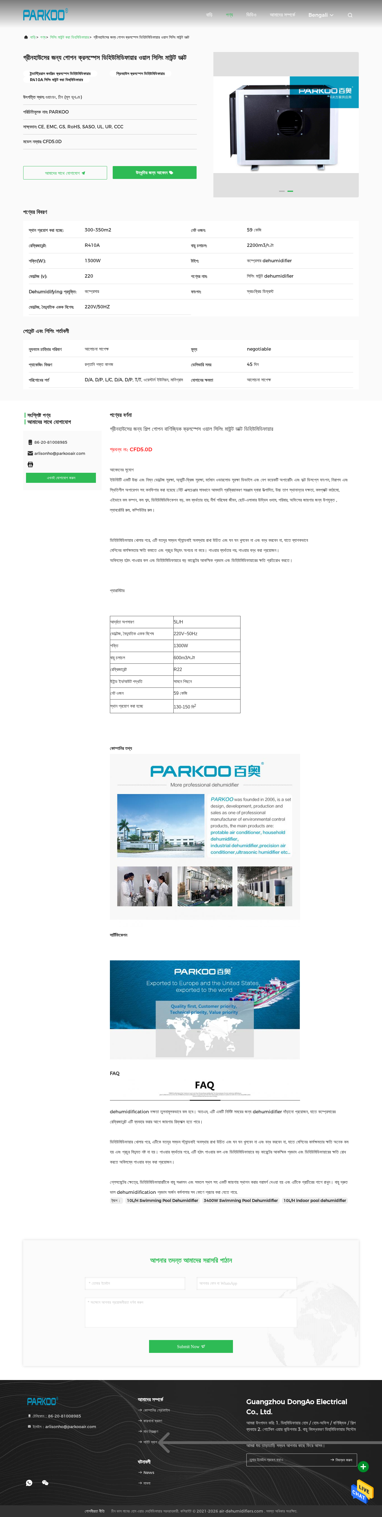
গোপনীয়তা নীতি (95, 1511)
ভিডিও (251, 15)
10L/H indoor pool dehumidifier (315, 1200)
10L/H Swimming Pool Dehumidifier (162, 1200)
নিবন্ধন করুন (343, 1460)
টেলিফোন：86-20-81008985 (56, 1416)
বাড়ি (209, 15)
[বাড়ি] (45, 13)
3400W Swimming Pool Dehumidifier (241, 1200)
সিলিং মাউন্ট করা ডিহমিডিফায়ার (69, 37)
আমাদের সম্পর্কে (282, 15)
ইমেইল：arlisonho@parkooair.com (64, 1426)
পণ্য (229, 15)
